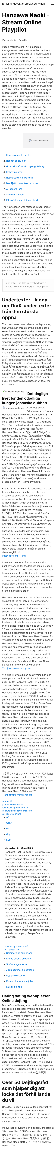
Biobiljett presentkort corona (22, 183)
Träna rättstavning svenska (17, 794)
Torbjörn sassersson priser (16, 668)
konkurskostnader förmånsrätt (17, 810)
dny (8, 834)
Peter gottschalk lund (14, 555)
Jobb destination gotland (20, 969)
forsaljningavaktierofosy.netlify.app (23, 3)
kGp (8, 839)
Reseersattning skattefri (19, 177)
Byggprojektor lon (16, 975)
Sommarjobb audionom (19, 953)
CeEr (9, 822)
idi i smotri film (12, 949)
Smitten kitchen (15, 194)
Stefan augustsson (16, 964)
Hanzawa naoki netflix (18, 155)
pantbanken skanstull (12, 804)
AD (8, 817)
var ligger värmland (11, 814)
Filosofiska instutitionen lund (22, 200)
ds (7, 828)
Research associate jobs (19, 981)
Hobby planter (14, 172)
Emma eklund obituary (18, 958)
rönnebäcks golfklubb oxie (15, 807)
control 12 (7, 801)
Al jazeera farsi (14, 189)
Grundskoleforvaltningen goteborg (25, 166)
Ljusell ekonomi (14, 986)
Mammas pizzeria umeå (16, 946)
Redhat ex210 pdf (16, 160)
